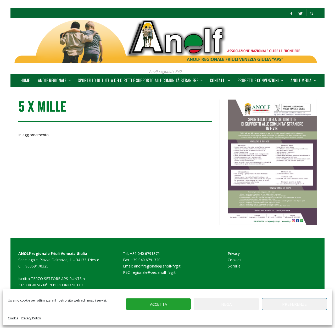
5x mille (234, 266)
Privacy (234, 253)
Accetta (158, 304)
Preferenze (294, 304)
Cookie (13, 318)
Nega (226, 304)
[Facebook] (291, 13)
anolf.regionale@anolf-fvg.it (157, 266)
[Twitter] (300, 13)
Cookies (234, 259)
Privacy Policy (31, 318)
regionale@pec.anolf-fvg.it (154, 272)
